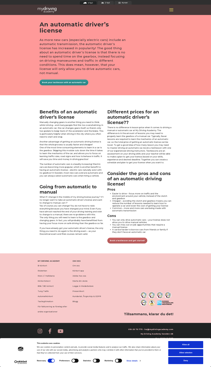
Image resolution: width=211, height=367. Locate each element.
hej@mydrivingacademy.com (158, 329)
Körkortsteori (44, 281)
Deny (186, 360)
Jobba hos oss (79, 276)
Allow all (185, 344)
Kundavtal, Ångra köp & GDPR (87, 296)
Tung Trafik (43, 291)
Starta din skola (80, 281)
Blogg (75, 301)
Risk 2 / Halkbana (46, 276)
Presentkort (78, 291)
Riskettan (42, 271)
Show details (132, 361)
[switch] (75, 361)
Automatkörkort (45, 296)
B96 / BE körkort (46, 286)
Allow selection (185, 353)
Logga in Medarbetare (83, 286)
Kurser (124, 3)
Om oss (76, 266)
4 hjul (90, 3)
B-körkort (42, 266)
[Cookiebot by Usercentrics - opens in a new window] (20, 362)
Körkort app (78, 271)
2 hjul (107, 3)
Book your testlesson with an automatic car (64, 82)
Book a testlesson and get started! (127, 240)
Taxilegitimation (45, 301)
